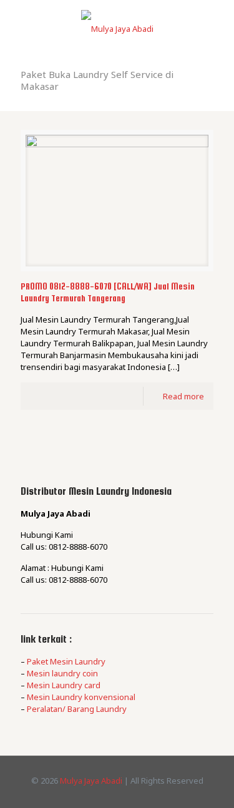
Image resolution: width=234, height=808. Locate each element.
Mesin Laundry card (63, 685)
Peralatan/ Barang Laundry (77, 708)
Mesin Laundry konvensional (81, 697)
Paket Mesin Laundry (66, 661)
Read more (183, 396)
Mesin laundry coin (62, 673)
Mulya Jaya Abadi (91, 780)
